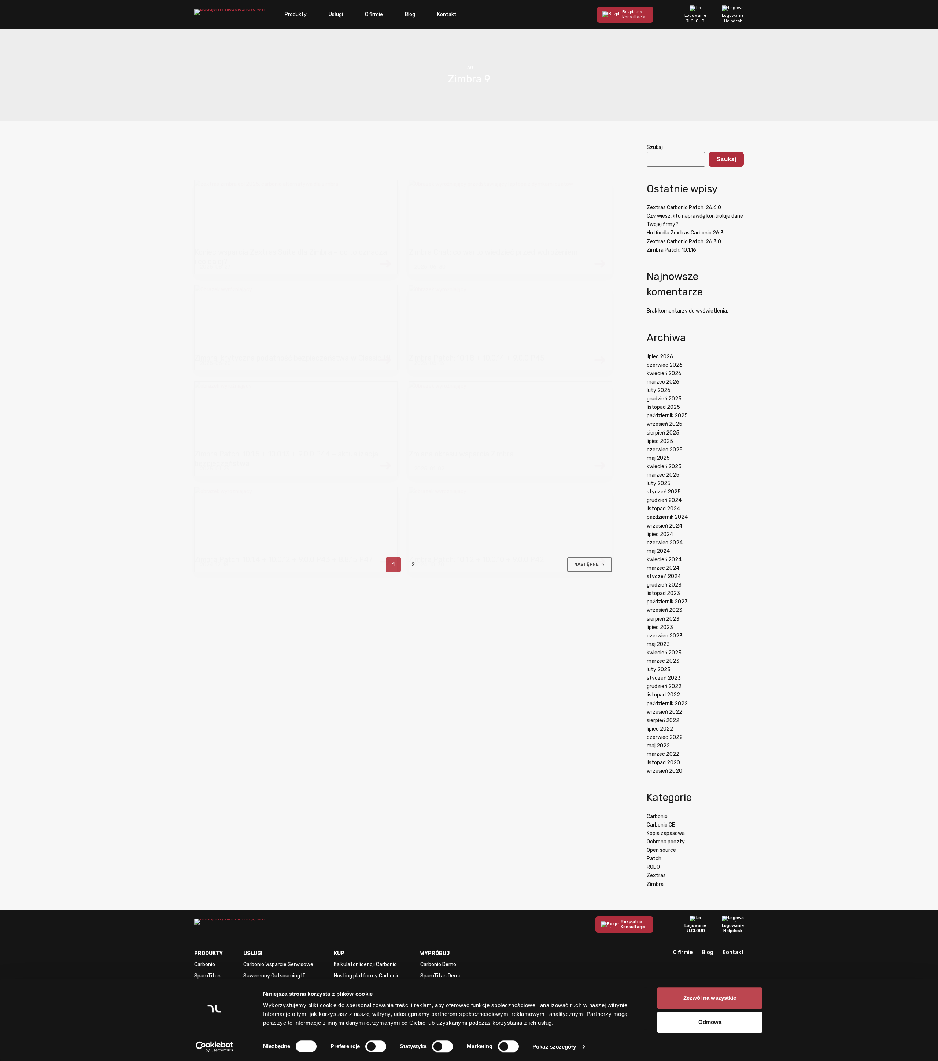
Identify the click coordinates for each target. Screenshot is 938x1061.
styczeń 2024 (664, 576)
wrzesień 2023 (664, 610)
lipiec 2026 (660, 357)
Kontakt (447, 14)
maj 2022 (658, 746)
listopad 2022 (663, 695)
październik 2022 (667, 703)
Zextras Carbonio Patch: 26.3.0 (684, 242)
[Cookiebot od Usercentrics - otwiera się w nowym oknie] (214, 1046)
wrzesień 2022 (664, 712)
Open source (661, 850)
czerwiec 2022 (665, 737)
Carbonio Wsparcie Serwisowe (278, 964)
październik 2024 (667, 517)
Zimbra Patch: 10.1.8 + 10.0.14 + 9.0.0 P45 (476, 358)
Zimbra (655, 884)
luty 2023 (659, 669)
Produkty (296, 14)
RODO (653, 867)
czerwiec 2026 (665, 365)
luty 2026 (659, 390)
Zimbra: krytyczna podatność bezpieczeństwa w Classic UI (293, 358)
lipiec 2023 (660, 627)
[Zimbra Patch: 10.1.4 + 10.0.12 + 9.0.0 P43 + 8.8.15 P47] (296, 521)
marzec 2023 (663, 661)
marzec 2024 (663, 568)
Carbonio (657, 816)
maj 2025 (658, 458)
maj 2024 (658, 551)
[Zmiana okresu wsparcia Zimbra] (510, 415)
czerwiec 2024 (665, 543)
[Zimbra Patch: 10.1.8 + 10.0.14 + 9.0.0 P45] (510, 319)
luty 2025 (659, 483)
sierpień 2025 (663, 433)
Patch (654, 858)
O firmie (374, 14)
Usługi (336, 14)
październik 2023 (667, 602)
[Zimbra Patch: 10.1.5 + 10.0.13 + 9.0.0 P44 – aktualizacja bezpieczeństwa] (296, 415)
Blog (410, 14)
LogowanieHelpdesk (733, 18)
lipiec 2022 (660, 729)
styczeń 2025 (664, 492)
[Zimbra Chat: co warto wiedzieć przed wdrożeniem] (510, 213)
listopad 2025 (663, 407)
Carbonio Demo (438, 964)
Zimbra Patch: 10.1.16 (671, 250)
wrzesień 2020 (664, 771)
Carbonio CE (661, 825)
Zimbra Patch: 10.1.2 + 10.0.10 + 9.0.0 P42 (476, 559)
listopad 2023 (663, 593)
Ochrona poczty (666, 842)
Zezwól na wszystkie (709, 998)
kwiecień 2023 (664, 653)
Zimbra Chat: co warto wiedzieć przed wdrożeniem (493, 252)
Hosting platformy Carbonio (367, 976)
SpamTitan (207, 976)
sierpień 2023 (663, 619)
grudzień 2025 (664, 399)
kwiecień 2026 (664, 373)
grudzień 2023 (664, 585)
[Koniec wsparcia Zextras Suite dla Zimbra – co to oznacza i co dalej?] (296, 213)
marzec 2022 (663, 754)
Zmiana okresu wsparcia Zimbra (461, 454)
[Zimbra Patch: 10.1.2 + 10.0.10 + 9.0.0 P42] (510, 521)
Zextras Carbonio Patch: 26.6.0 (684, 207)
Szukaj (655, 147)
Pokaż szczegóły (554, 1046)
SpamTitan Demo (441, 976)
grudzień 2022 (664, 686)
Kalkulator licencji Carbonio (365, 964)
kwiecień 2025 (664, 466)
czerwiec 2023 (665, 636)
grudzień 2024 (664, 500)
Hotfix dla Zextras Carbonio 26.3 (685, 233)
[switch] (375, 1046)
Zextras (656, 875)
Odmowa (709, 1022)
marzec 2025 (663, 475)
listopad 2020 (663, 762)
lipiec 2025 (660, 441)
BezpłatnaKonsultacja (633, 14)
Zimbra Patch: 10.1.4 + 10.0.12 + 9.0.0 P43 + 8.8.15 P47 (284, 559)
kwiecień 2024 (664, 560)
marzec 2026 (663, 382)
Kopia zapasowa (666, 833)
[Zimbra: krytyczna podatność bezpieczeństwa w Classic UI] (296, 319)
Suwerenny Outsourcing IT (274, 976)
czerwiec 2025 (665, 450)
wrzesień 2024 (664, 526)
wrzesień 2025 (664, 424)
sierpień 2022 (663, 720)
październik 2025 (667, 416)
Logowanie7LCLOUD (695, 18)
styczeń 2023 (664, 678)
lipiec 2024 (660, 534)
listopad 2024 (663, 509)
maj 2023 (658, 644)
